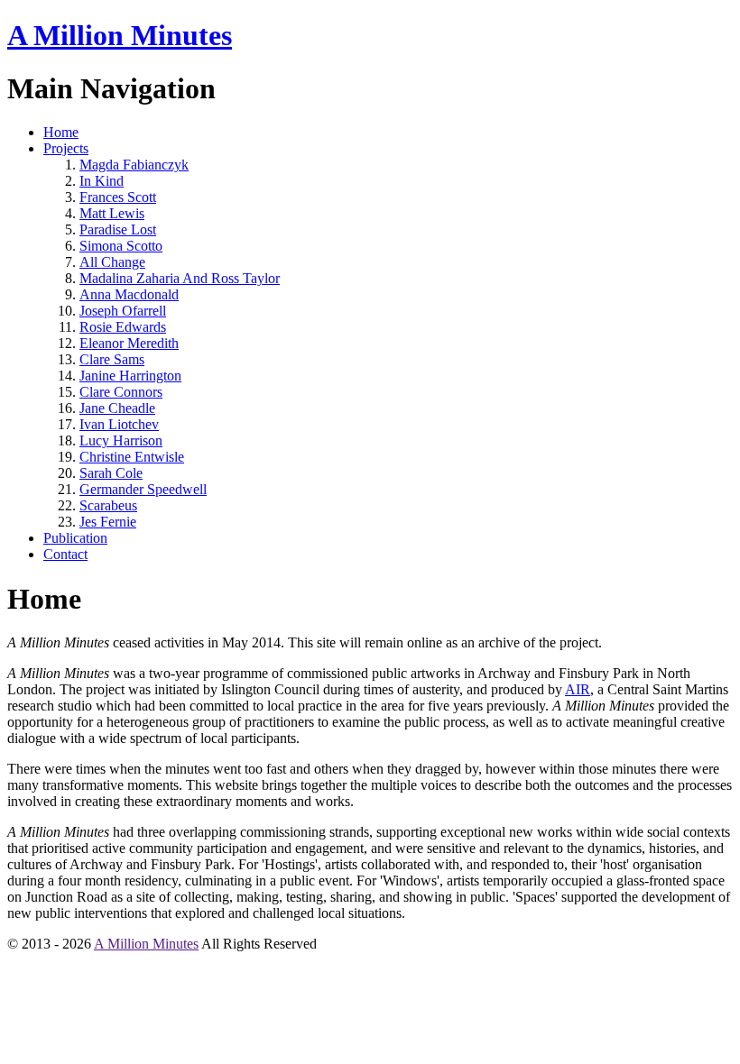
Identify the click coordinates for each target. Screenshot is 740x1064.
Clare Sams (111, 359)
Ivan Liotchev (119, 424)
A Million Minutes (119, 35)
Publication (75, 538)
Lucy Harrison (120, 440)
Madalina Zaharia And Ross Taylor (179, 278)
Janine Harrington (130, 375)
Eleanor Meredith (129, 343)
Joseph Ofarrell (122, 310)
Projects (65, 148)
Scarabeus (108, 505)
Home (61, 132)
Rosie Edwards (122, 327)
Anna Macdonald (129, 294)
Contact (65, 554)
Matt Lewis (111, 213)
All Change (112, 262)
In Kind (101, 180)
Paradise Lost (117, 229)
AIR (577, 689)
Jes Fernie (107, 521)
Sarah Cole (111, 473)
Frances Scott (117, 197)
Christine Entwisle (131, 456)
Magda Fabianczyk (134, 164)
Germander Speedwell (143, 489)
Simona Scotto (120, 245)
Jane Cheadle (117, 408)
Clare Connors (120, 391)
